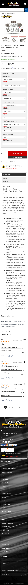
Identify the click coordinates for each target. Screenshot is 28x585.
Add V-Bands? (6, 108)
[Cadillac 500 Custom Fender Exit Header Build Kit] (14, 27)
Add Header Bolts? (7, 140)
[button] (14, 10)
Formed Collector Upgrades (9, 121)
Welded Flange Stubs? (8, 102)
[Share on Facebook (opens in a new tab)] (6, 356)
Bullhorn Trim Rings (7, 128)
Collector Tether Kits (7, 134)
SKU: (2, 53)
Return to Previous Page (10, 13)
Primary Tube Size (7, 82)
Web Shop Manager (19, 583)
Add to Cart (18, 153)
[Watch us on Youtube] (6, 442)
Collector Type (6, 95)
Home (2, 13)
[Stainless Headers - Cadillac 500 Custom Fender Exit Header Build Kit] (6, 16)
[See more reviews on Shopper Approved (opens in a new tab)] (12, 356)
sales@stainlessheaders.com (10, 435)
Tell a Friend (14, 162)
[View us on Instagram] (9, 442)
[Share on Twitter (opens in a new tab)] (9, 355)
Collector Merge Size (7, 89)
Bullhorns (5, 115)
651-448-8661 (6, 431)
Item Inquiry (6, 162)
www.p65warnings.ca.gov (12, 168)
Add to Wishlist (18, 157)
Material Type (6, 76)
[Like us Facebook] (3, 442)
